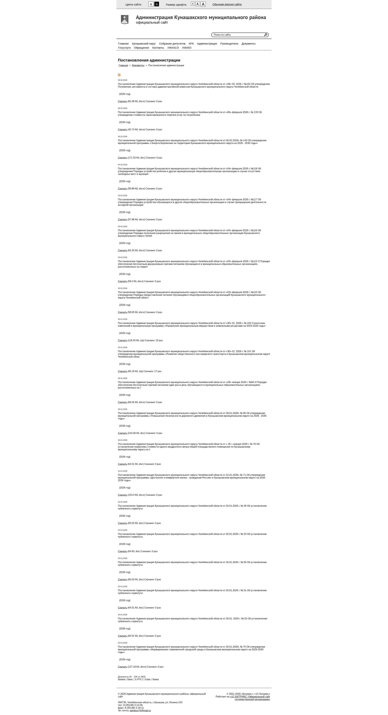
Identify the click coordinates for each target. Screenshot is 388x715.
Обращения (141, 47)
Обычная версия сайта (227, 4)
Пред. (130, 679)
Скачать (122, 101)
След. (148, 679)
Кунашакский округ (144, 43)
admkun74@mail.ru (140, 710)
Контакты (158, 47)
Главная (123, 43)
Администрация (207, 43)
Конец (156, 679)
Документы (249, 43)
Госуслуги (124, 47)
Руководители (229, 43)
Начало (121, 679)
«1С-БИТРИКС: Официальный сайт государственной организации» (250, 698)
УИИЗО (186, 47)
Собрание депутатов (172, 43)
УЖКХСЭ (173, 47)
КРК (191, 43)
